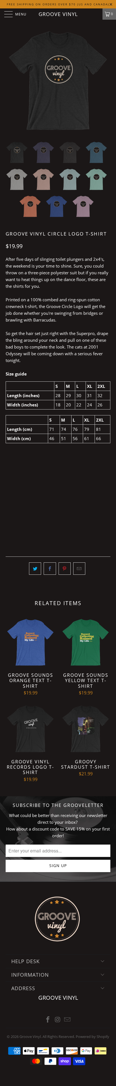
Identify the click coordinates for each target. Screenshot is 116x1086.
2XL (68, 501)
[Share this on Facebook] (50, 568)
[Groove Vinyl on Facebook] (48, 1020)
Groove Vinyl (58, 14)
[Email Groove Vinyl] (67, 1020)
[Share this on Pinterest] (65, 568)
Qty (9, 517)
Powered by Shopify (92, 1036)
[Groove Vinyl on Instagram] (57, 1020)
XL (54, 501)
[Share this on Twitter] (35, 568)
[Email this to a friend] (79, 568)
